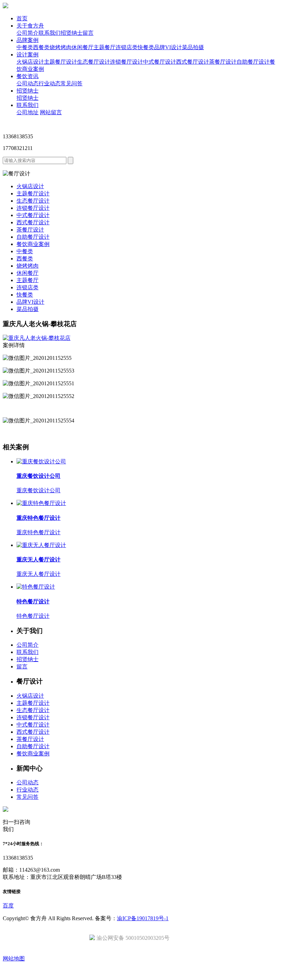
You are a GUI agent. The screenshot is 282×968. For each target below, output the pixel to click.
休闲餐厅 (83, 47)
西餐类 (41, 47)
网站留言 (51, 112)
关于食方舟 (30, 26)
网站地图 (14, 958)
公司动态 (28, 83)
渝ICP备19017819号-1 (143, 918)
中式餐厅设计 (159, 62)
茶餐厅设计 (223, 62)
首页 (22, 18)
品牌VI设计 (168, 47)
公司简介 (28, 33)
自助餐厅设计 (253, 62)
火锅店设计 (30, 62)
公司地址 (28, 112)
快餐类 (146, 47)
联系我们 (50, 33)
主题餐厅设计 (60, 62)
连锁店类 (127, 47)
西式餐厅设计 (192, 62)
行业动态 (50, 83)
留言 (88, 33)
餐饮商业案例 (33, 244)
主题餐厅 (105, 47)
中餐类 (25, 47)
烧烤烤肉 (61, 47)
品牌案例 (28, 40)
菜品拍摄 (193, 47)
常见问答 (72, 83)
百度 (8, 905)
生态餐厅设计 (93, 62)
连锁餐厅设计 (126, 62)
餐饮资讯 (28, 76)
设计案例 (28, 54)
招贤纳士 (72, 33)
